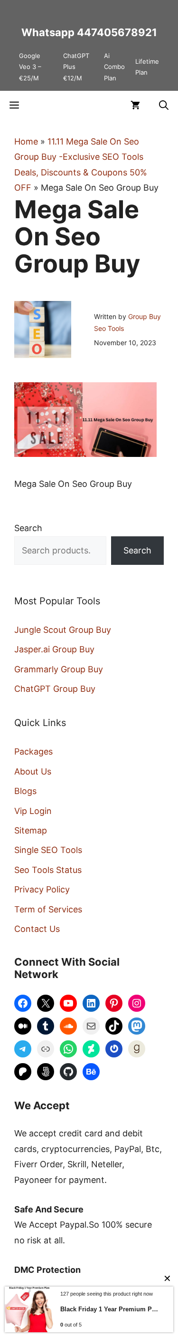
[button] (164, 105)
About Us (32, 771)
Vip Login (33, 811)
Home (26, 141)
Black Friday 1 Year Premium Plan (109, 1309)
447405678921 (117, 32)
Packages (33, 751)
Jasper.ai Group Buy (54, 649)
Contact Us (37, 929)
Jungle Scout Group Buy (62, 630)
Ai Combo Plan (114, 67)
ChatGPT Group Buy (54, 689)
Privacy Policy (42, 889)
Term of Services (48, 909)
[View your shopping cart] (135, 105)
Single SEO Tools (48, 850)
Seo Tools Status (48, 870)
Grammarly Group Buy (58, 669)
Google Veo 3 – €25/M (30, 67)
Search (28, 528)
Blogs (25, 791)
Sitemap (30, 830)
